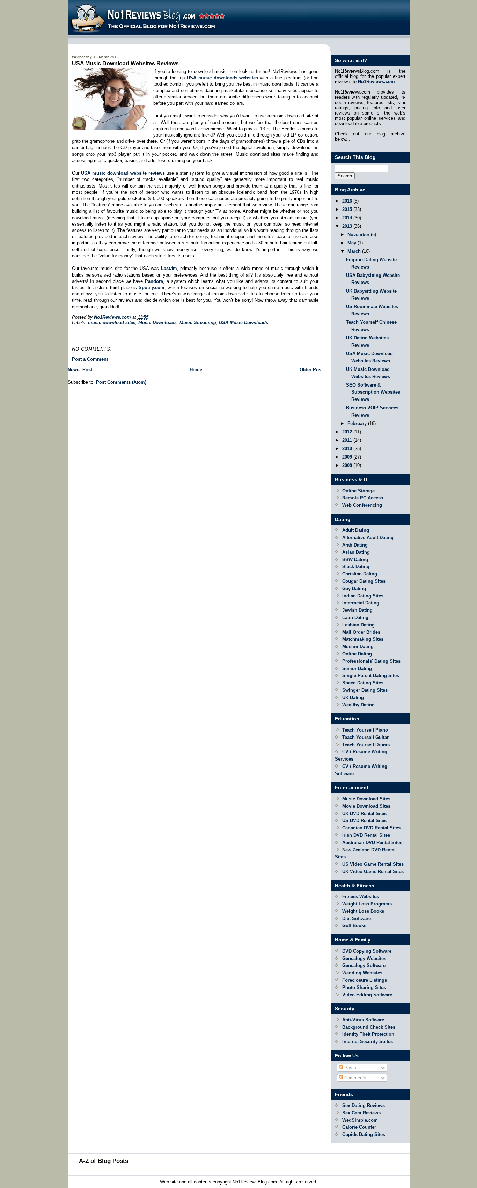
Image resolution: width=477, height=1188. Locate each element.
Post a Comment (90, 359)
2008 (347, 465)
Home (196, 369)
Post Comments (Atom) (121, 382)
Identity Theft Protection (368, 1034)
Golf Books (354, 925)
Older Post (311, 369)
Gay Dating (354, 588)
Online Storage (358, 490)
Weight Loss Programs (367, 904)
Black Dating (355, 566)
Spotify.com (151, 287)
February (357, 423)
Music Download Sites (366, 798)
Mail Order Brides (361, 632)
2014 (347, 217)
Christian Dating (359, 574)
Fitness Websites (360, 896)
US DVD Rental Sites (364, 820)
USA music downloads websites (222, 77)
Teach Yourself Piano (365, 730)
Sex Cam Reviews (361, 1112)
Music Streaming (197, 322)
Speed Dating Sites (362, 682)
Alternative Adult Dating (368, 537)
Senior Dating (357, 668)
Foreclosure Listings (364, 980)
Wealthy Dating (358, 704)
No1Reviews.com (376, 81)
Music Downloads (157, 322)
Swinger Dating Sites (365, 690)
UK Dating (353, 697)
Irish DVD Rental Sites (366, 835)
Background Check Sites (368, 1027)
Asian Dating (356, 552)
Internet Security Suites (367, 1041)
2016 (347, 201)
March (354, 251)
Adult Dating (355, 530)
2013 (347, 226)
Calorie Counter (359, 1127)
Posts (349, 1067)
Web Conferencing (362, 505)
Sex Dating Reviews (363, 1105)
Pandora (154, 281)
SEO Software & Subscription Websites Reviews (373, 392)
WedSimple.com (360, 1120)
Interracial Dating (360, 603)
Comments (354, 1077)
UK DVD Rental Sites (364, 813)
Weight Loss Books (363, 911)
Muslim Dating (358, 646)
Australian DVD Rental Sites (372, 842)
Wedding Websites (362, 972)
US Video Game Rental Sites (373, 864)
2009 (347, 457)
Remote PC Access (362, 497)
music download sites (111, 322)
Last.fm (169, 268)
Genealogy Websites (364, 958)
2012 (347, 431)
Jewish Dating (357, 610)
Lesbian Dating (358, 625)
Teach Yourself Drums (366, 744)
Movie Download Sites (366, 806)
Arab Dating (355, 545)
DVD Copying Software (366, 951)
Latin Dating (355, 617)
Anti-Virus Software (363, 1019)
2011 (347, 440)
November (359, 234)
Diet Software (356, 918)
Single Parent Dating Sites (370, 675)
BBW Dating (355, 559)
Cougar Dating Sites (364, 581)
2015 (347, 209)
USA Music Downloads (243, 322)
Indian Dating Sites (362, 596)
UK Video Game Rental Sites (373, 871)
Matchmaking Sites (362, 639)
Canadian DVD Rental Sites (371, 827)
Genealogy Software (364, 965)
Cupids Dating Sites (363, 1134)
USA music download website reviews (123, 173)
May (352, 242)
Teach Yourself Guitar (365, 737)
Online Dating (357, 654)
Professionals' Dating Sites (371, 661)
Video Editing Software (367, 994)
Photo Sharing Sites (364, 987)
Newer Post (80, 369)
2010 (347, 448)
